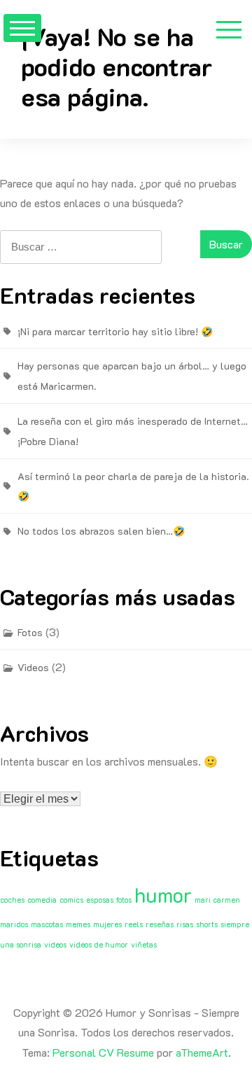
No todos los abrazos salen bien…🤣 (101, 530)
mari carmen (217, 900)
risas (184, 924)
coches (12, 900)
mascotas (47, 924)
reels (134, 924)
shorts (207, 924)
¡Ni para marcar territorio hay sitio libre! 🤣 (115, 331)
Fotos (30, 632)
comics (71, 900)
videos (55, 945)
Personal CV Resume (103, 1052)
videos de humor (98, 945)
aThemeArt (202, 1052)
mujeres (107, 924)
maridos (14, 924)
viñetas (144, 945)
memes (78, 924)
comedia (42, 900)
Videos (33, 667)
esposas (99, 900)
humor (163, 894)
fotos (124, 900)
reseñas (160, 924)
